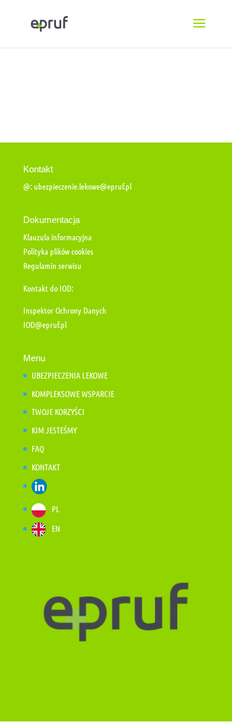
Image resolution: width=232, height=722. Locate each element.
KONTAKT (46, 466)
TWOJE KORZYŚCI (58, 411)
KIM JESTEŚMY (54, 429)
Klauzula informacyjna (57, 236)
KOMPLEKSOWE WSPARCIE (73, 393)
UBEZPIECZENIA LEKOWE (70, 375)
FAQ (38, 448)
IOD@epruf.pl (45, 324)
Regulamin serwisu (52, 265)
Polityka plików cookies (58, 251)
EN (56, 528)
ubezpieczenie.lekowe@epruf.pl (82, 186)
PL (55, 508)
